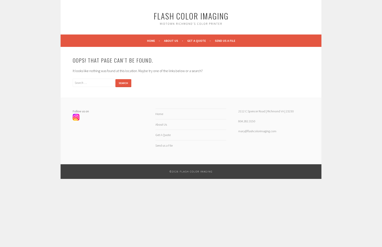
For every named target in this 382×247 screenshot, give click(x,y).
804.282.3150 (246, 121)
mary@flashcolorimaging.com (257, 131)
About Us (171, 41)
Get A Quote (196, 41)
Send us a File (225, 41)
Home (151, 41)
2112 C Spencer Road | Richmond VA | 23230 (266, 111)
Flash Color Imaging (191, 16)
